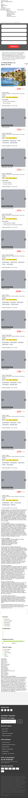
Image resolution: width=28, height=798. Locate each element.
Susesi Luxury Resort (15, 678)
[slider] (2, 641)
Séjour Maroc (4, 666)
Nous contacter (5, 728)
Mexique (5, 606)
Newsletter (3, 7)
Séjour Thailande (4, 674)
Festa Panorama (12, 691)
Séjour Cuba (3, 663)
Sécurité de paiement (6, 735)
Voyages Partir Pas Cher (5, 22)
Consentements (5, 751)
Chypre (15, 604)
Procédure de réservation (7, 733)
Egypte (6, 605)
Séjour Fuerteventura (5, 664)
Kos (2, 520)
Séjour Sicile (3, 671)
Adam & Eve (23, 678)
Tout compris (3, 9)
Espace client (5, 731)
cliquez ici (7, 795)
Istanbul (7, 59)
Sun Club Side (4, 679)
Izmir (10, 59)
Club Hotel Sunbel (13, 682)
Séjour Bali (3, 661)
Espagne (9, 605)
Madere (21, 605)
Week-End (19, 9)
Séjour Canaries (4, 662)
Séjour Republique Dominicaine (8, 670)
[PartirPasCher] (5, 8)
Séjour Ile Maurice (5, 665)
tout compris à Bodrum (6, 593)
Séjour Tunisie (4, 675)
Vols (23, 9)
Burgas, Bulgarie (10, 606)
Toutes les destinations (11, 12)
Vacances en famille (11, 14)
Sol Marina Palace (19, 690)
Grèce (6, 514)
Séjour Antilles (4, 659)
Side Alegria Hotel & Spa (14, 679)
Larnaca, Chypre (8, 607)
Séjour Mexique (4, 668)
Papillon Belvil (7, 678)
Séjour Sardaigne (4, 673)
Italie (15, 605)
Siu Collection (21, 682)
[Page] (2, 710)
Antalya (14, 59)
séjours (7, 9)
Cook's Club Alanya (13, 686)
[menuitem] (3, 13)
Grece (12, 605)
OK (20, 721)
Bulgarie (18, 605)
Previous (3, 77)
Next (25, 77)
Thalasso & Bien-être (11, 16)
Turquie (11, 22)
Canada (24, 605)
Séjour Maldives (4, 667)
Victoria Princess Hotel (11, 688)
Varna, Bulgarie (17, 606)
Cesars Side (6, 680)
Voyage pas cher (10, 13)
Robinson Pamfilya (14, 680)
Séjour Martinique (5, 669)
